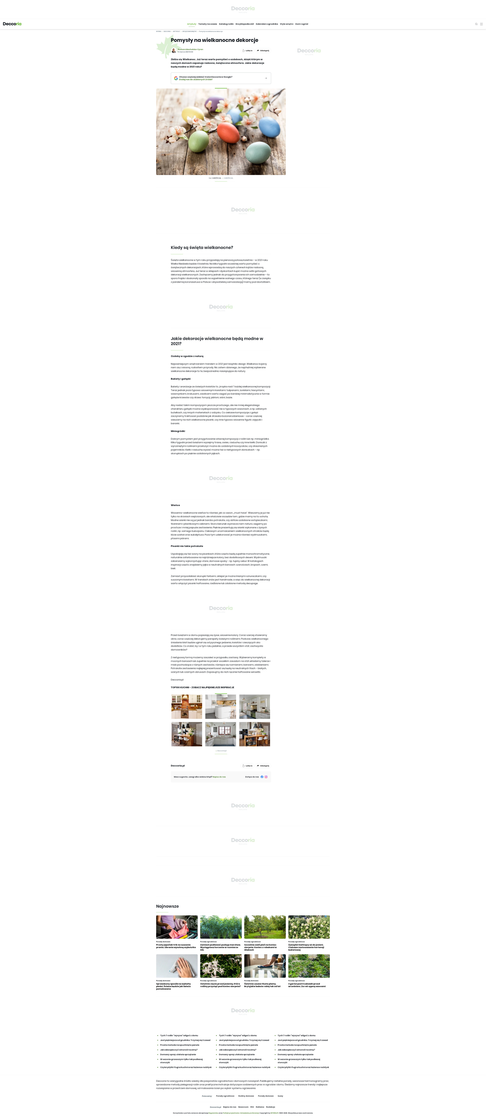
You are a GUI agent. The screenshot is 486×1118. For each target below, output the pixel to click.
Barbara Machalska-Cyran (190, 49)
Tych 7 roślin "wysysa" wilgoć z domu (179, 1035)
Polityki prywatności (231, 1113)
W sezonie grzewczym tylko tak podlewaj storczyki (181, 1061)
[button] (191, 24)
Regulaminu (213, 1113)
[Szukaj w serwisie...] (476, 24)
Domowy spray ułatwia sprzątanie (178, 1054)
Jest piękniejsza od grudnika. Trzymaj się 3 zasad (185, 1040)
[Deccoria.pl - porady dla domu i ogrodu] (12, 24)
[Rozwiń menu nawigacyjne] (481, 24)
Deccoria (167, 31)
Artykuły (176, 31)
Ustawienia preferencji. (249, 1113)
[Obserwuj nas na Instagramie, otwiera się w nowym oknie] (266, 776)
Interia (158, 31)
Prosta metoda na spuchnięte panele (179, 1045)
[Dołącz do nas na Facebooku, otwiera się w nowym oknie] (262, 776)
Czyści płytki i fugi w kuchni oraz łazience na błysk (186, 1067)
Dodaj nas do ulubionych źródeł (205, 79)
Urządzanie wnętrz (189, 31)
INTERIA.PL (275, 1113)
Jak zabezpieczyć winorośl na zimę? (179, 1049)
